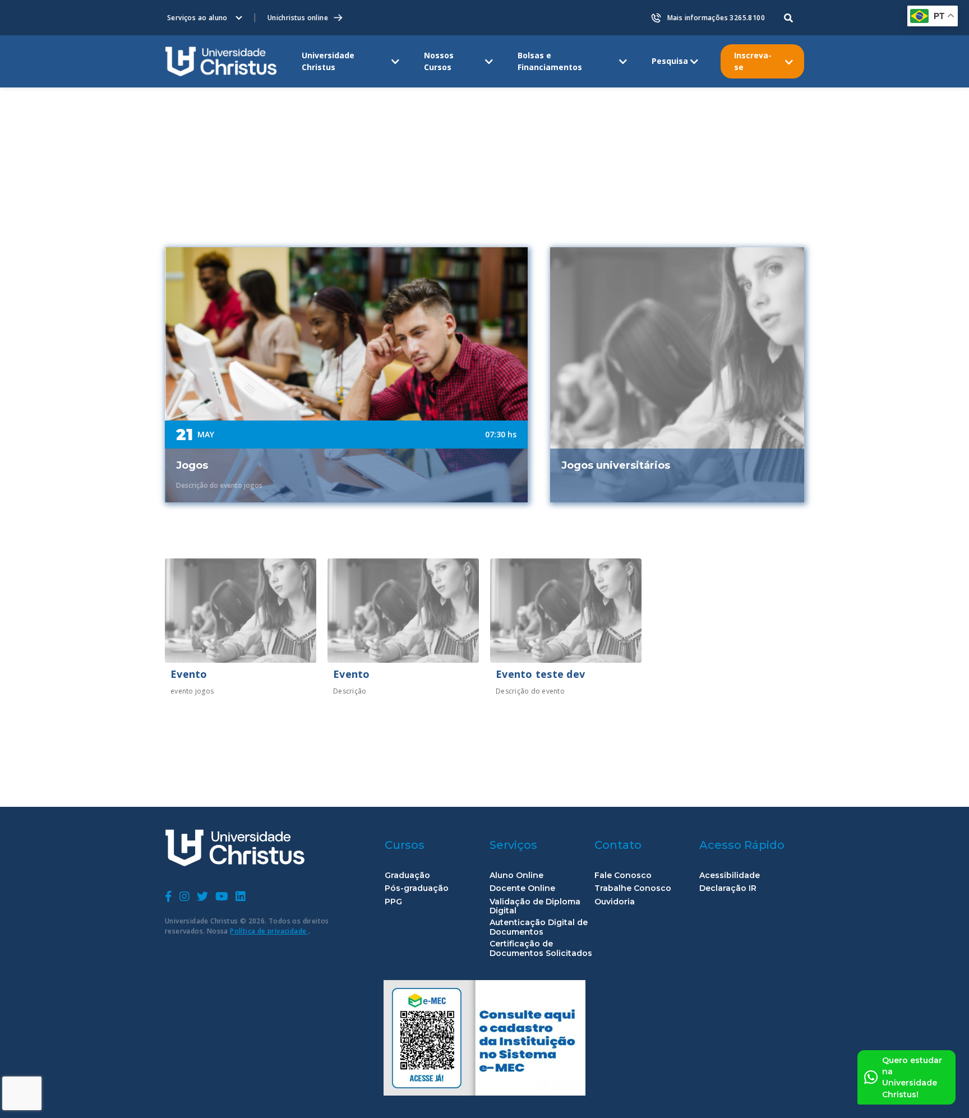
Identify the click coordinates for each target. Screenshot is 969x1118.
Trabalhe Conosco (632, 888)
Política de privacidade (269, 931)
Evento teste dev (540, 674)
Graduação (407, 875)
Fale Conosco (623, 875)
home (178, 102)
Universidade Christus (328, 61)
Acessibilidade (729, 875)
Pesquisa (670, 61)
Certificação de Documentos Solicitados (541, 948)
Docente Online (522, 888)
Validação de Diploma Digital (535, 906)
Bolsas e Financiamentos (550, 61)
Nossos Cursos (439, 61)
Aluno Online (516, 875)
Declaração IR (727, 888)
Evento (188, 674)
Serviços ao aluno (197, 17)
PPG (393, 902)
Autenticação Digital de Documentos (539, 927)
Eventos (224, 102)
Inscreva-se (753, 61)
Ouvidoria (614, 902)
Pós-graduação (417, 888)
